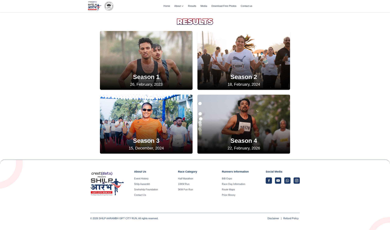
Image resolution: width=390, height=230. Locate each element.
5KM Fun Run (185, 189)
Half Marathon (185, 178)
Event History (141, 178)
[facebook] (269, 180)
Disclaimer (273, 218)
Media (203, 6)
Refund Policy (291, 218)
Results (192, 6)
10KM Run (184, 184)
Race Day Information (233, 184)
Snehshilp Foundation (146, 189)
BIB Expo (227, 178)
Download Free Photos (223, 6)
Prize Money (228, 195)
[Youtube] (278, 180)
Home (166, 6)
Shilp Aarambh (142, 184)
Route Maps (228, 189)
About (177, 6)
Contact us (246, 6)
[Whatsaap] (287, 180)
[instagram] (297, 180)
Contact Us (140, 195)
